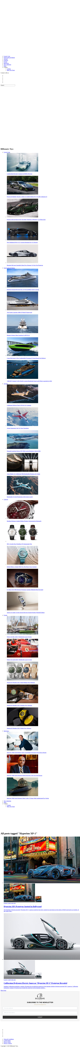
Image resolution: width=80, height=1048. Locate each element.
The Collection (7, 64)
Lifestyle (6, 60)
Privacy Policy (7, 1042)
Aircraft (6, 59)
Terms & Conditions (9, 1039)
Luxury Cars (7, 56)
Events (5, 61)
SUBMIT (40, 1017)
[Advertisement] (40, 819)
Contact (9, 68)
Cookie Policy (7, 1040)
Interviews (6, 63)
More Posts (3, 990)
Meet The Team (11, 70)
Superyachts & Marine (9, 57)
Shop (5, 66)
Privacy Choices (8, 1043)
